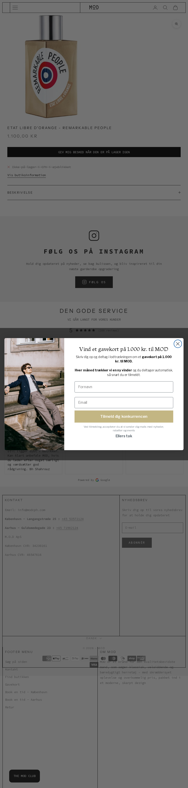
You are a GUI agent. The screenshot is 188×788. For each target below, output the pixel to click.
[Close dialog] (178, 343)
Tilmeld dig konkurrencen (123, 416)
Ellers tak (124, 436)
